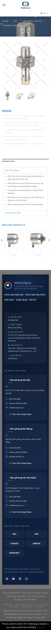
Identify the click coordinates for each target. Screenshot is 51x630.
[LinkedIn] (20, 578)
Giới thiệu (9, 299)
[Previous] (2, 246)
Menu (45, 13)
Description (8, 161)
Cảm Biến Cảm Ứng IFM (14, 25)
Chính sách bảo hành (35, 294)
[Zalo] (26, 578)
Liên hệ (32, 299)
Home (5, 21)
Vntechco (7, 605)
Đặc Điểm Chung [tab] (12, 170)
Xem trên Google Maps (21, 414)
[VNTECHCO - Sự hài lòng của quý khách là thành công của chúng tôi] (25, 5)
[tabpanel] (25, 191)
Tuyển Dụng (27, 607)
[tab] (25, 161)
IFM (15, 21)
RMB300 (38, 255)
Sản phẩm (20, 605)
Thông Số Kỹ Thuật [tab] (13, 213)
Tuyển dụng (21, 299)
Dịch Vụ (31, 605)
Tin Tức (39, 607)
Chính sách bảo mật (13, 294)
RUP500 (13, 255)
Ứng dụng (42, 605)
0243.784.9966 (15, 399)
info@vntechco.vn (16, 407)
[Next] (49, 246)
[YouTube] (13, 578)
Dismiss (41, 627)
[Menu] (4, 4)
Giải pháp (14, 607)
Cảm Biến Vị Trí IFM (32, 21)
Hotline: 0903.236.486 (18, 403)
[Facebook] (6, 578)
